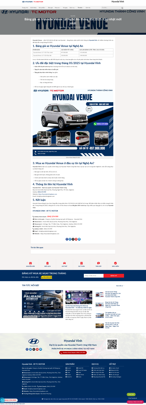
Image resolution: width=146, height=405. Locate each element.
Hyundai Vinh (118, 2)
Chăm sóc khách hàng (99, 374)
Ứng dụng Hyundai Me (99, 377)
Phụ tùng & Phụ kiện (98, 372)
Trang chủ (25, 7)
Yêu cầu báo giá (115, 374)
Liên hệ (88, 7)
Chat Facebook (132, 398)
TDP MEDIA (93, 401)
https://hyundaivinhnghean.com (47, 194)
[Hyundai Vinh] (43, 2)
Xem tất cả (119, 285)
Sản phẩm (42, 7)
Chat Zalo (131, 394)
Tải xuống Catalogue (116, 377)
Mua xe (57, 7)
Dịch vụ (72, 7)
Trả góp (65, 7)
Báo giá (50, 7)
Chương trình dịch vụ (98, 368)
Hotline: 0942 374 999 (135, 402)
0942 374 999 (52, 216)
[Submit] (122, 7)
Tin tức (80, 7)
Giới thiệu (33, 7)
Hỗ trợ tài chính (115, 372)
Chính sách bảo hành (98, 370)
